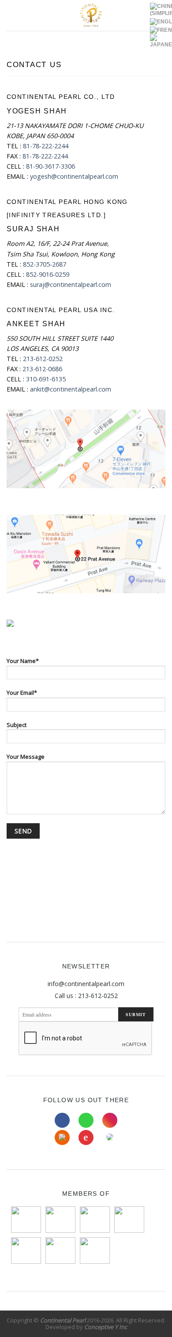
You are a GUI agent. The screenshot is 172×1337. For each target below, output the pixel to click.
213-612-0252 (43, 358)
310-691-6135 (46, 379)
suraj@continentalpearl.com (70, 284)
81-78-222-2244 (45, 146)
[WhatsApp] (86, 1120)
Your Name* (23, 661)
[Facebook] (62, 1120)
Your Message (26, 757)
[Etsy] (62, 1137)
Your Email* (22, 693)
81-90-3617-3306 (50, 166)
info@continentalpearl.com (86, 983)
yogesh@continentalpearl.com (74, 176)
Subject (16, 725)
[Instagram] (109, 1120)
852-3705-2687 (44, 264)
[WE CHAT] (109, 1137)
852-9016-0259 (47, 274)
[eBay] (86, 1137)
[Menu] (11, 15)
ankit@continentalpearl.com (70, 389)
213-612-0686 (42, 369)
